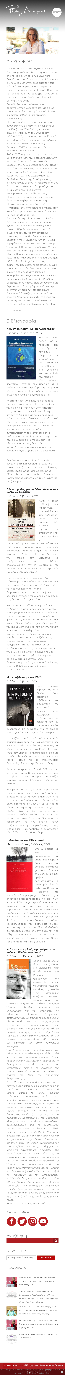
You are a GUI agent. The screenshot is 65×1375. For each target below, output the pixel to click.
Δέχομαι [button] (7, 1365)
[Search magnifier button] (55, 1240)
